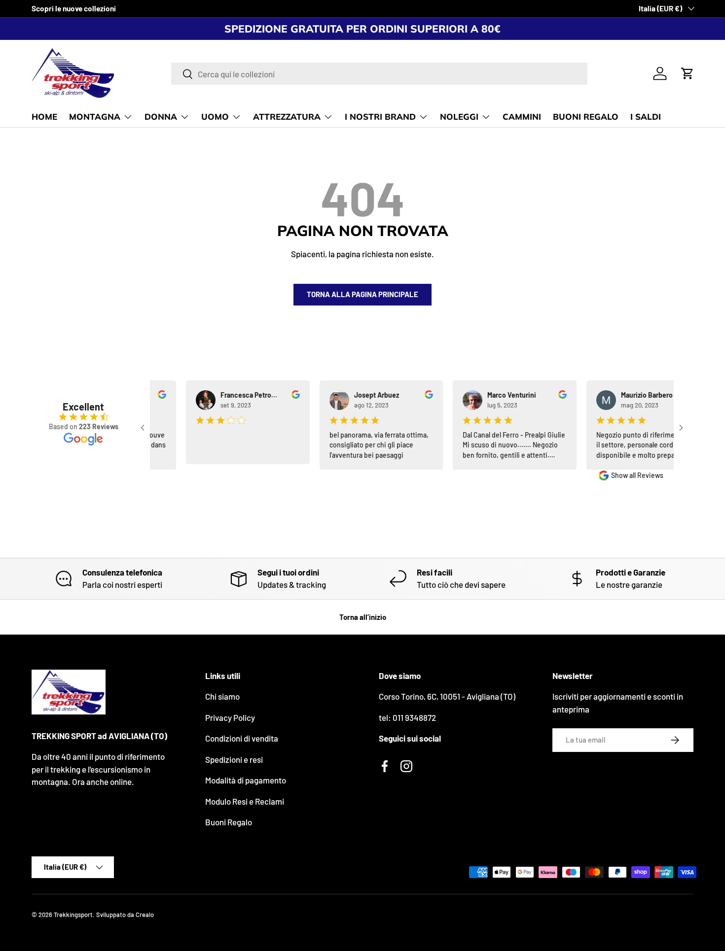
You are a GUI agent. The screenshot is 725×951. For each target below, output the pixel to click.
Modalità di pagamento (245, 780)
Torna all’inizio (362, 616)
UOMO (215, 116)
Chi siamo (222, 696)
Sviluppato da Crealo (125, 914)
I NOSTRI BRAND (380, 116)
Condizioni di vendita (241, 738)
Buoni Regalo (228, 822)
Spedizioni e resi (234, 759)
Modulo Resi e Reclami (244, 801)
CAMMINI (522, 116)
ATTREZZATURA (287, 116)
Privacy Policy (230, 717)
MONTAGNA (94, 116)
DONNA (161, 116)
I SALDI (645, 116)
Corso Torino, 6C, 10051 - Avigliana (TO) (447, 696)
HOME (44, 116)
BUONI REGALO (585, 116)
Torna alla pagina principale (362, 294)
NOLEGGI (459, 116)
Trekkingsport (73, 914)
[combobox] (379, 74)
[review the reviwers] (283, 396)
